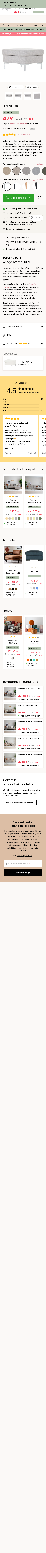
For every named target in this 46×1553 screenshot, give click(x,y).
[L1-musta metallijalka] (16, 186)
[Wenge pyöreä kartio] (36, 186)
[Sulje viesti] (42, 3)
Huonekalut (12, 25)
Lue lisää (9, 448)
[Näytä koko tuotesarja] (23, 469)
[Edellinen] (2, 96)
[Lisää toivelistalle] (39, 198)
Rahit (28, 25)
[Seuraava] (44, 96)
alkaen (21, 128)
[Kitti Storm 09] (26, 171)
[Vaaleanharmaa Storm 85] (36, 171)
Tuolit (21, 25)
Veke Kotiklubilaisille (18, 123)
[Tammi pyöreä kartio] (26, 186)
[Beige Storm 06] (7, 171)
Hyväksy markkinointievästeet (19, 802)
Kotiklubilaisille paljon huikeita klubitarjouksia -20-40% (23, 29)
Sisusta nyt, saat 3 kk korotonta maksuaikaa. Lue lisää (23, 34)
